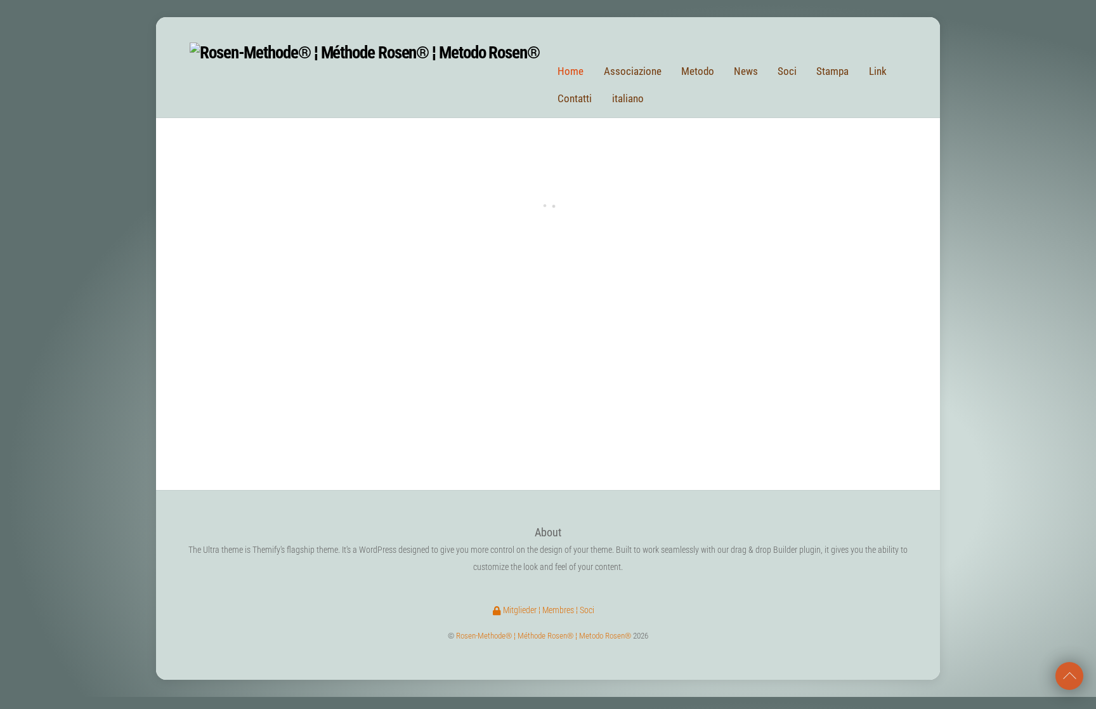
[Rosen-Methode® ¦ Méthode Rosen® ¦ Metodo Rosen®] (365, 53)
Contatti (575, 98)
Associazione (633, 71)
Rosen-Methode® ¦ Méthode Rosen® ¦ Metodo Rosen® (543, 635)
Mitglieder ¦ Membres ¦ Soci (547, 610)
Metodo (697, 71)
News (746, 71)
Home (571, 71)
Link (878, 71)
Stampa (832, 71)
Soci (787, 71)
